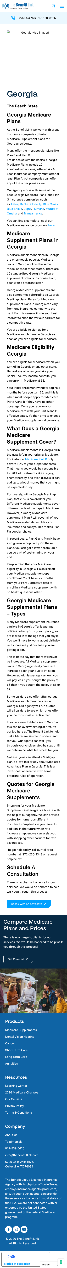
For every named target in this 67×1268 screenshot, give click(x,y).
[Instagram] (16, 1229)
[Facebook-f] (8, 1229)
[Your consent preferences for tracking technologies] (61, 1262)
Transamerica (33, 213)
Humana (38, 209)
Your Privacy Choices (29, 1256)
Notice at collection (17, 1263)
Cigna (27, 209)
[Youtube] (24, 1229)
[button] (62, 6)
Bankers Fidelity (31, 204)
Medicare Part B (36, 459)
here (51, 225)
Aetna (15, 204)
